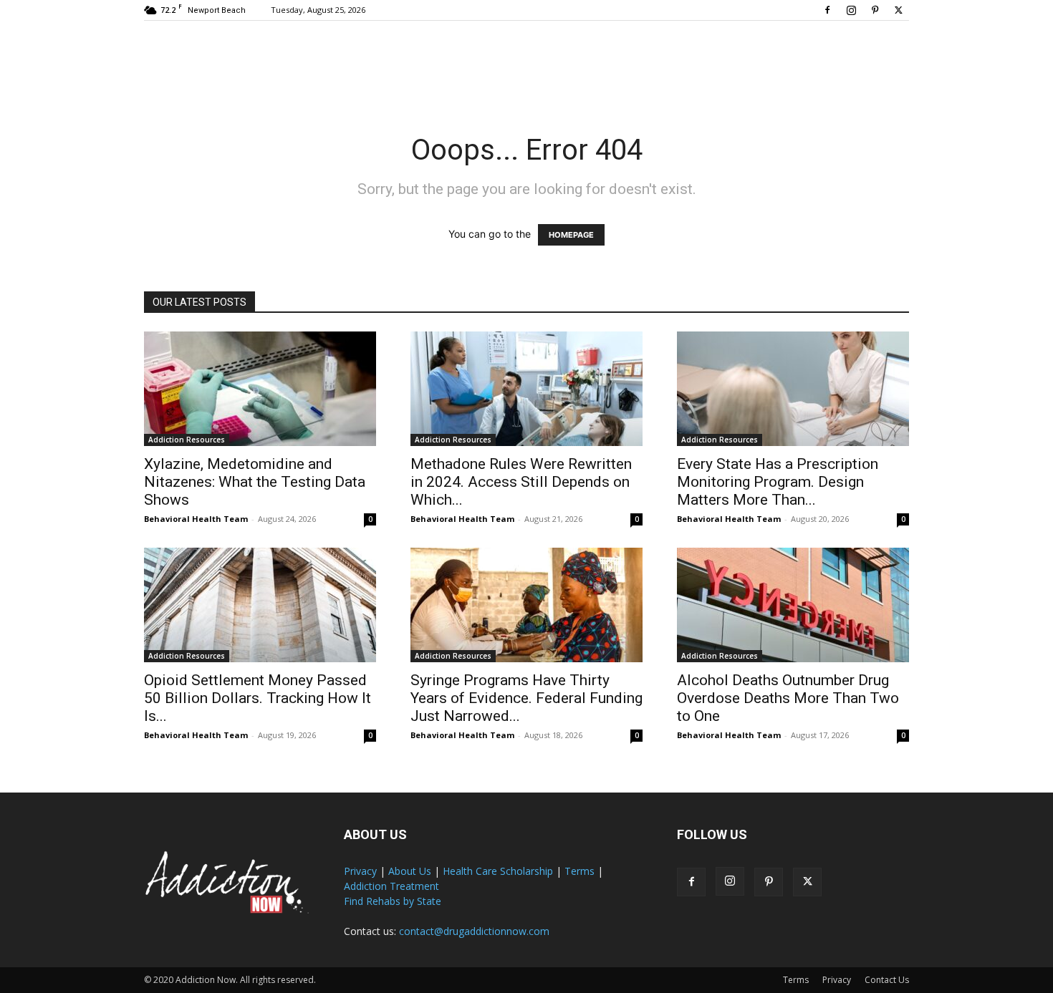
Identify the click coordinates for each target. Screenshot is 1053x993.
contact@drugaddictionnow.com (474, 931)
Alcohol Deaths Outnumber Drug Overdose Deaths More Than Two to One (788, 698)
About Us (409, 871)
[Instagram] (851, 10)
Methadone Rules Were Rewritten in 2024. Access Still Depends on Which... (521, 481)
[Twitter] (898, 10)
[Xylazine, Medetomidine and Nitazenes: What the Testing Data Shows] (260, 388)
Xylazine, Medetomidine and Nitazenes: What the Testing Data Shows (254, 481)
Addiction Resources (186, 440)
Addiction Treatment (391, 886)
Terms (579, 871)
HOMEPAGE (571, 235)
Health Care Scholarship (498, 871)
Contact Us (887, 980)
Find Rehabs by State (392, 901)
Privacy (360, 871)
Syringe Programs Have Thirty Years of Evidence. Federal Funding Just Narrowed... (526, 698)
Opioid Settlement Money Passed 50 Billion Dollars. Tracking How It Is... (257, 698)
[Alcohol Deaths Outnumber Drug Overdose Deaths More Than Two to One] (793, 605)
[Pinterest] (874, 10)
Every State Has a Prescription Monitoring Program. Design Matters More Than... (777, 481)
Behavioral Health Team (196, 518)
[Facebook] (827, 10)
